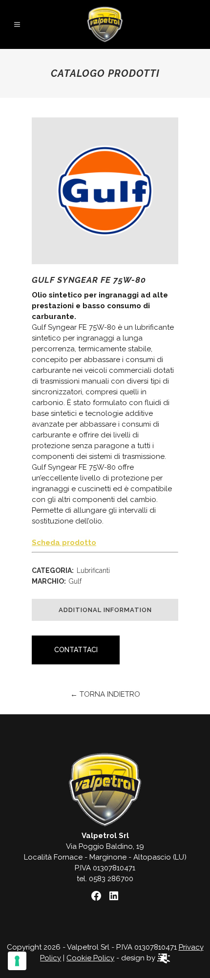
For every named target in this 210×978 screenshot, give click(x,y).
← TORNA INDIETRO (105, 694)
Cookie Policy (90, 958)
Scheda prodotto (64, 542)
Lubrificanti (93, 570)
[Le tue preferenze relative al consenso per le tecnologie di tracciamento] (17, 961)
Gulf (75, 581)
